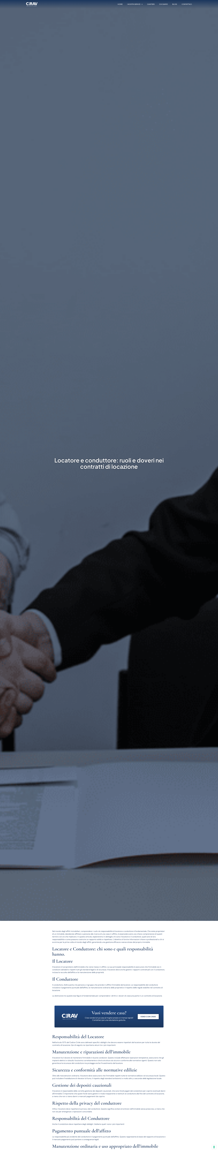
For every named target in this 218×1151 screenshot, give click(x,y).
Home (120, 4)
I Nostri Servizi (133, 4)
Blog (174, 4)
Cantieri (151, 4)
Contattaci (187, 4)
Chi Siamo (163, 4)
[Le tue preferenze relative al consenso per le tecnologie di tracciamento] (214, 1147)
